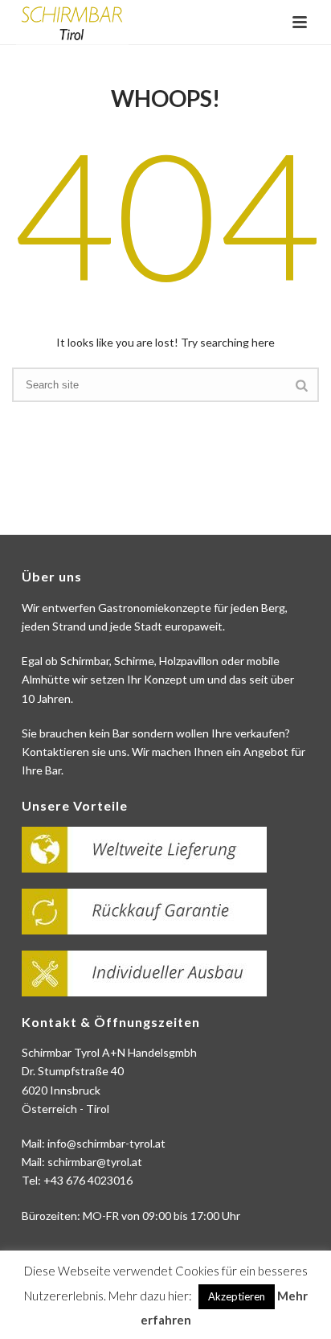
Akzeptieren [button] (236, 1296)
